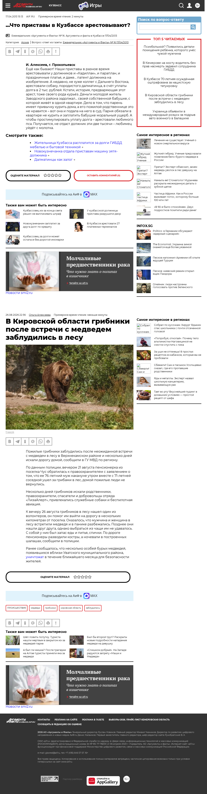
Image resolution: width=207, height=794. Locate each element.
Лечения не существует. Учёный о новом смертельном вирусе (175, 142)
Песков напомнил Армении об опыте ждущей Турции (176, 259)
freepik (10, 432)
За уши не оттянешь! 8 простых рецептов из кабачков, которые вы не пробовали (177, 355)
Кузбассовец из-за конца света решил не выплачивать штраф (42, 212)
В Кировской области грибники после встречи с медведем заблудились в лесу (169, 99)
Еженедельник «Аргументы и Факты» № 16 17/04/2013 (96, 42)
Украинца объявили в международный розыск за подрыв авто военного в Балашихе (169, 115)
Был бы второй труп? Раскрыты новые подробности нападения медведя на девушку (107, 640)
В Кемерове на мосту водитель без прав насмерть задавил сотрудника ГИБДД (169, 66)
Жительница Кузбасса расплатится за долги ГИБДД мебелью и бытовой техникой (76, 145)
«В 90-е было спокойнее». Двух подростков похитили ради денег (175, 208)
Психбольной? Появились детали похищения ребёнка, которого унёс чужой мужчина (169, 50)
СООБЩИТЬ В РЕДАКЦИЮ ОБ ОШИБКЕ (60, 724)
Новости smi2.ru (19, 293)
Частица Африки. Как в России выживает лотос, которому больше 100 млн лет (176, 197)
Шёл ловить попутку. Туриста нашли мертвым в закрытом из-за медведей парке (44, 640)
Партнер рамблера (72, 779)
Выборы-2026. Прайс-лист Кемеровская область (139, 719)
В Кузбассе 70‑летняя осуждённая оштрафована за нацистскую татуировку (169, 82)
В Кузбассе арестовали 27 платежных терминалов (103, 225)
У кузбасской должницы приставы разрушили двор (104, 212)
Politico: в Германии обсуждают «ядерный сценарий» (172, 232)
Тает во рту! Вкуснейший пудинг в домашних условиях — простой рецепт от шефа (175, 395)
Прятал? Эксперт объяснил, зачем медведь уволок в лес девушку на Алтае (175, 170)
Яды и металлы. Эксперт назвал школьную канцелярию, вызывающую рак (174, 381)
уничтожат (35, 557)
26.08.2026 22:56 (16, 314)
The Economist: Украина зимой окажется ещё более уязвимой (172, 246)
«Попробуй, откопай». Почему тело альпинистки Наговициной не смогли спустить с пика (176, 341)
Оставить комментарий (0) (103, 175)
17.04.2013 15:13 (14, 16)
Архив (25, 42)
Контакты (44, 719)
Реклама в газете (93, 719)
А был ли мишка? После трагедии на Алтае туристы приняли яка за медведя (44, 653)
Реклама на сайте (66, 719)
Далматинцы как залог (53, 160)
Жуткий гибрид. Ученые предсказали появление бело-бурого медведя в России (177, 157)
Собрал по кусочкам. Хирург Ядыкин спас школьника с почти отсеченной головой (177, 328)
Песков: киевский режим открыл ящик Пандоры (173, 272)
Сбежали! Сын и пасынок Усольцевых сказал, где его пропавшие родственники (177, 368)
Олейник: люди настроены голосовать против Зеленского (173, 286)
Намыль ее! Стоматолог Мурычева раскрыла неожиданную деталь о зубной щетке (175, 183)
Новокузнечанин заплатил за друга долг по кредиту (41, 225)
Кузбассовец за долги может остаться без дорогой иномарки (43, 238)
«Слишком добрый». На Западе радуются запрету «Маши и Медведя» (106, 653)
